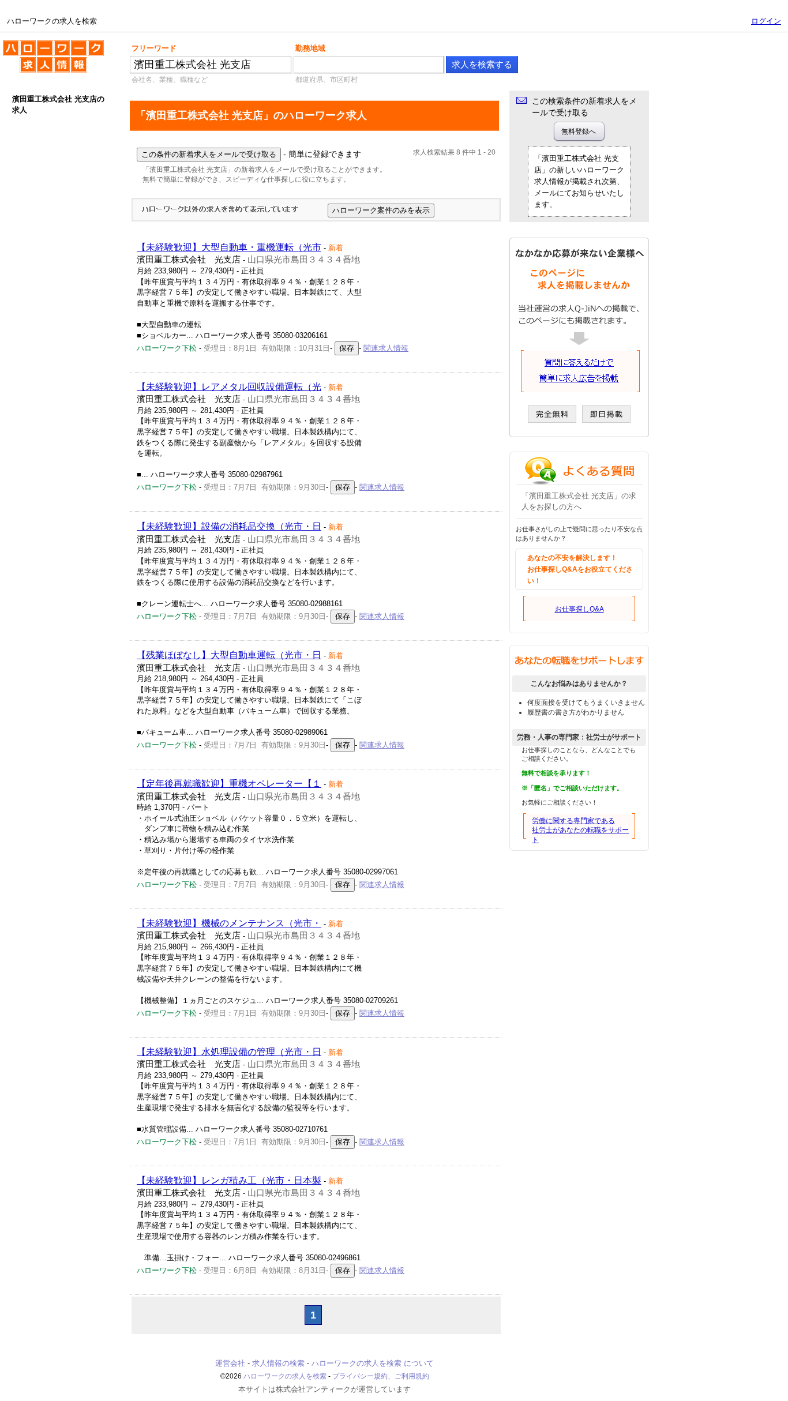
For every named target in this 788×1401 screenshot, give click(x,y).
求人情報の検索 (278, 1363)
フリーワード (154, 48)
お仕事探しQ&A (579, 609)
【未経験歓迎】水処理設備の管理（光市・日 (229, 1052)
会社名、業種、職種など (170, 80)
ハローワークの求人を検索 (44, 45)
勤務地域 (310, 48)
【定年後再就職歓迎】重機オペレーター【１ (229, 783)
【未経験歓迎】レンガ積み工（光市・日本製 (229, 1180)
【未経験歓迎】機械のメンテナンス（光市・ (229, 923)
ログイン (766, 21)
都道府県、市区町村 (326, 80)
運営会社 (230, 1363)
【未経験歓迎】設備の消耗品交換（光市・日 (229, 526)
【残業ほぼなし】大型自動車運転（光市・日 (229, 655)
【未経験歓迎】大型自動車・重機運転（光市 (229, 247)
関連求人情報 (385, 348)
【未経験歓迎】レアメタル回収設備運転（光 (229, 387)
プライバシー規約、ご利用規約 (380, 1376)
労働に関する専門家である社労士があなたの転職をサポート (580, 830)
